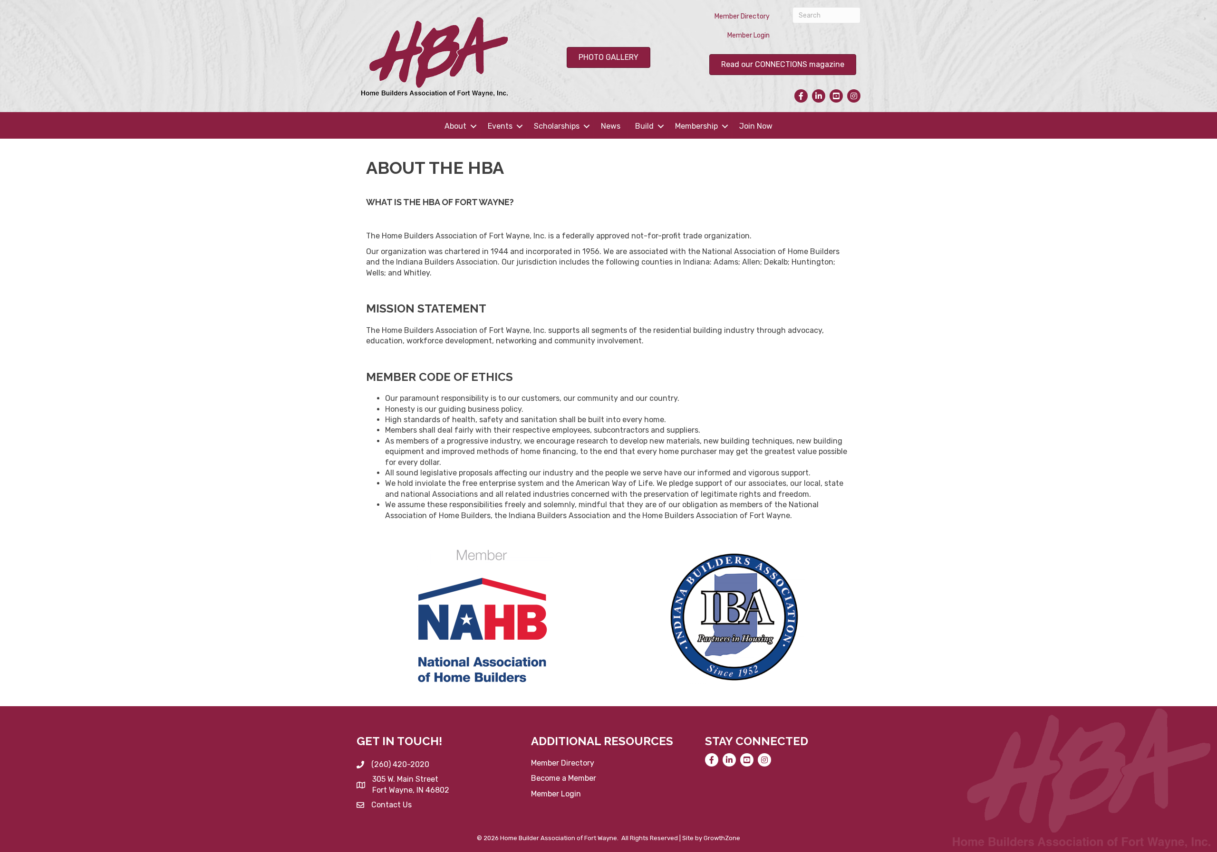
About (455, 126)
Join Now (756, 126)
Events (500, 126)
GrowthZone (722, 838)
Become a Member (563, 778)
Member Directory (742, 16)
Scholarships (557, 126)
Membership (696, 126)
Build (644, 126)
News (610, 126)
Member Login (748, 35)
